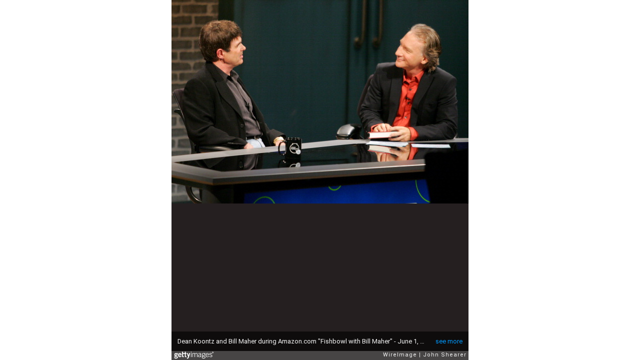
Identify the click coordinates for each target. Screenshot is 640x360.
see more (449, 341)
